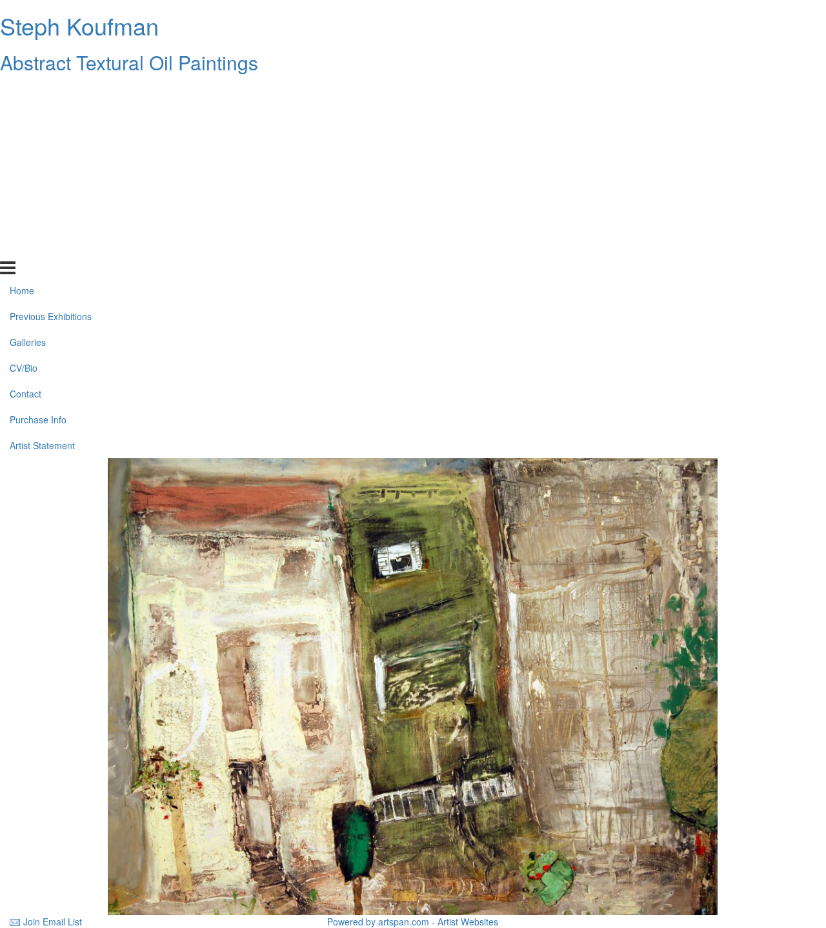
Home (22, 92)
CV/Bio (23, 169)
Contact (25, 195)
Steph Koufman (79, 25)
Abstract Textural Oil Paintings (129, 62)
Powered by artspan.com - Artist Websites (412, 921)
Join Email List (52, 921)
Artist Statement (42, 247)
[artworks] (413, 685)
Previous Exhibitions (51, 118)
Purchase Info (38, 221)
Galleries (28, 143)
